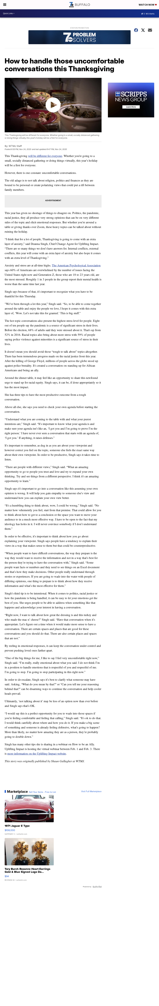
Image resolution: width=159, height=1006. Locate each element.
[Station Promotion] (79, 37)
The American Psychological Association (76, 265)
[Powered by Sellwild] (97, 887)
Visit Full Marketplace (91, 791)
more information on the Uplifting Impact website (36, 753)
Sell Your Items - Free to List (42, 792)
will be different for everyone (45, 156)
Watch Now (147, 4)
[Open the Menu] (4, 4)
